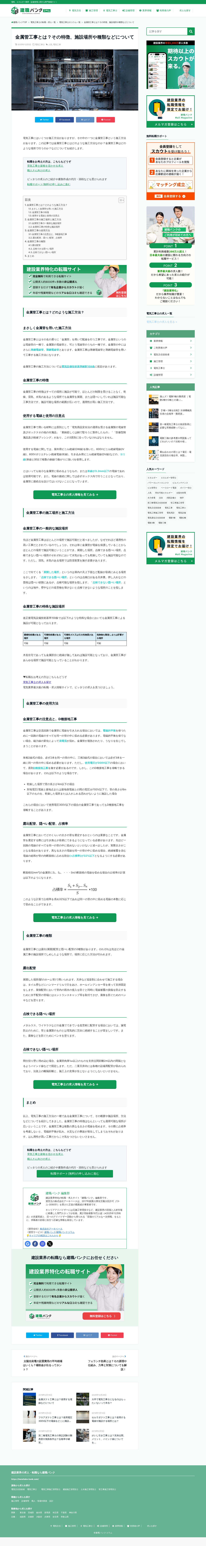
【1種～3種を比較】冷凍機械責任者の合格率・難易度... (176, 412)
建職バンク (50, 1232)
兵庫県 (47, 1517)
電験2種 (182, 518)
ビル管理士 (152, 488)
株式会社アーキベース (51, 1228)
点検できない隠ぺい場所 (44, 252)
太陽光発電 (181, 493)
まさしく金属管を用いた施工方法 (47, 208)
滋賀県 (23, 1517)
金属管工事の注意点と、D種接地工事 (49, 234)
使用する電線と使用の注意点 (45, 215)
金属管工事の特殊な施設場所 (46, 226)
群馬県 (47, 1512)
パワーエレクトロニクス (158, 483)
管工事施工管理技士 (107, 1489)
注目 (161, 498)
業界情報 (146, 10)
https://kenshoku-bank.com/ (25, 1479)
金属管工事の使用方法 (38, 230)
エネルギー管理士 (168, 477)
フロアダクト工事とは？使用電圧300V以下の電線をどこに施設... (55, 1419)
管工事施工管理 (177, 503)
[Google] (28, 1244)
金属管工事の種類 (36, 241)
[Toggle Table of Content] (119, 200)
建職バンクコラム (65, 1232)
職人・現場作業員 (39, 1501)
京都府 (31, 1517)
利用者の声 (165, 10)
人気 (50, 44)
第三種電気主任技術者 (157, 503)
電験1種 (172, 518)
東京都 (23, 1512)
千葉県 (64, 1512)
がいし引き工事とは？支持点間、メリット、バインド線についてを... (109, 1439)
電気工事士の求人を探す (37, 682)
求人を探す (185, 10)
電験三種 (162, 523)
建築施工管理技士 (70, 1489)
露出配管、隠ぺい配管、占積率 (47, 237)
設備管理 (130, 10)
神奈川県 (73, 1512)
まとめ (30, 255)
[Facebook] (35, 1244)
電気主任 (76, 10)
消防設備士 (171, 498)
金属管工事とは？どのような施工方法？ (47, 204)
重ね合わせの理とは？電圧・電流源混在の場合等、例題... (175, 454)
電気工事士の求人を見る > (161, 321)
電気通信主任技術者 (156, 518)
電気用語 (170, 513)
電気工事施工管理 (155, 513)
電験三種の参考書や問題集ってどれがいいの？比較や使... (175, 440)
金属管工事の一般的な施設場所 (46, 223)
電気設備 (182, 513)
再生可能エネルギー (164, 493)
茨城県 (31, 1512)
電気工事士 (111, 10)
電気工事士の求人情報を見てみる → (75, 494)
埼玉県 (55, 1512)
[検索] (190, 31)
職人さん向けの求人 (38, 170)
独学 (182, 498)
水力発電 (151, 498)
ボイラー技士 (186, 488)
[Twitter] (50, 1244)
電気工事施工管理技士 (51, 1489)
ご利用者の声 (160, 347)
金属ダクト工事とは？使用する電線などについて (55, 1401)
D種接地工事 (40, 768)
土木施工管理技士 (88, 1489)
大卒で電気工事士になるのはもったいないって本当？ (109, 1401)
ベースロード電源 (168, 488)
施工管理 (93, 10)
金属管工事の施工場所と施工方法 (44, 219)
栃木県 (39, 1512)
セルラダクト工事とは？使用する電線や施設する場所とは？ (109, 1419)
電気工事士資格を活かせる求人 (45, 165)
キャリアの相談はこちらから (43, 1235)
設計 (51, 1501)
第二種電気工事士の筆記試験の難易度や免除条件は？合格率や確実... (55, 1439)
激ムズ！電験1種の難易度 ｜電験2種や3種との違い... (175, 398)
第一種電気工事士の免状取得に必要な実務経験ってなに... (175, 426)
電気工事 (57, 44)
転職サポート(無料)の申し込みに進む (48, 184)
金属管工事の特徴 (40, 212)
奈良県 (55, 1517)
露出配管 (36, 245)
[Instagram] (42, 1244)
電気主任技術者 (161, 354)
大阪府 (39, 1517)
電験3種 (151, 523)
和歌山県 (65, 1517)
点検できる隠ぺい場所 (43, 248)
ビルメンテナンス (180, 483)
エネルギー (152, 477)
